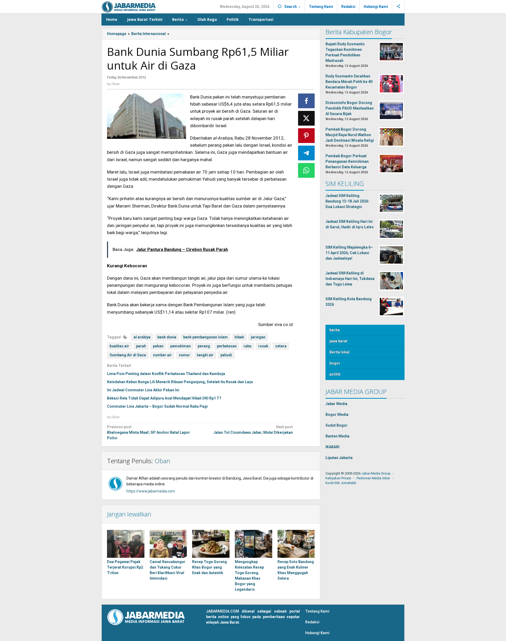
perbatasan (227, 346)
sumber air (162, 355)
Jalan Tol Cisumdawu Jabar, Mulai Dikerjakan (253, 430)
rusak (263, 346)
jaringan (258, 337)
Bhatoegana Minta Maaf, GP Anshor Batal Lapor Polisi (148, 432)
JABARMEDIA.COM (222, 611)
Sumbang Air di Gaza (128, 355)
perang (204, 346)
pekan (158, 346)
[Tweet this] (306, 118)
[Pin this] (306, 135)
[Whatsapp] (306, 170)
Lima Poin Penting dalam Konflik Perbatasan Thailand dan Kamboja (166, 374)
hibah (239, 337)
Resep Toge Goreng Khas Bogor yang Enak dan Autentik (209, 567)
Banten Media (337, 436)
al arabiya (142, 337)
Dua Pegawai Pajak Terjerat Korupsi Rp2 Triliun (125, 567)
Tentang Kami (317, 611)
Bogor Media (336, 414)
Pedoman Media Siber (373, 478)
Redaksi (312, 622)
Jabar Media (336, 404)
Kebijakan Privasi (338, 478)
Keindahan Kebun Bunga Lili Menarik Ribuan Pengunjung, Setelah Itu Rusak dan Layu (180, 382)
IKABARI (332, 447)
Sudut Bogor (336, 425)
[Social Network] (398, 6)
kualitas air (119, 346)
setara (280, 346)
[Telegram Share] (306, 153)
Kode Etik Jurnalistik (340, 483)
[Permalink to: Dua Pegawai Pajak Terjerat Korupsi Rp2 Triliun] (125, 544)
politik (334, 374)
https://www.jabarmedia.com (150, 491)
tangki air (205, 355)
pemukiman (180, 346)
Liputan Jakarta (339, 458)
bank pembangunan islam (205, 337)
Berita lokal (339, 352)
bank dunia (166, 337)
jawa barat (338, 341)
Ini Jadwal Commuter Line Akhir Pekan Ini (143, 390)
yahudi (226, 355)
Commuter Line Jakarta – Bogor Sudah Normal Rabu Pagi (157, 406)
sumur (184, 355)
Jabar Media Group (376, 473)
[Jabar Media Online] (128, 6)
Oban (162, 460)
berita (334, 330)
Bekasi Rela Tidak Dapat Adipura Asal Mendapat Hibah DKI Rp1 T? (164, 398)
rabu (247, 346)
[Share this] (306, 100)
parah (141, 346)
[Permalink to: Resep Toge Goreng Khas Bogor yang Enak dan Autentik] (211, 544)
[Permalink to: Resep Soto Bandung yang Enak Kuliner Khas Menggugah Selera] (296, 544)
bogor (334, 363)
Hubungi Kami (317, 633)
